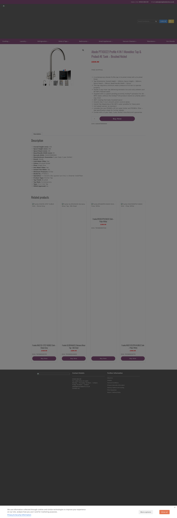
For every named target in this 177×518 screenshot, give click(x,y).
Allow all (164, 512)
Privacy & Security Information (19, 515)
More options (145, 512)
